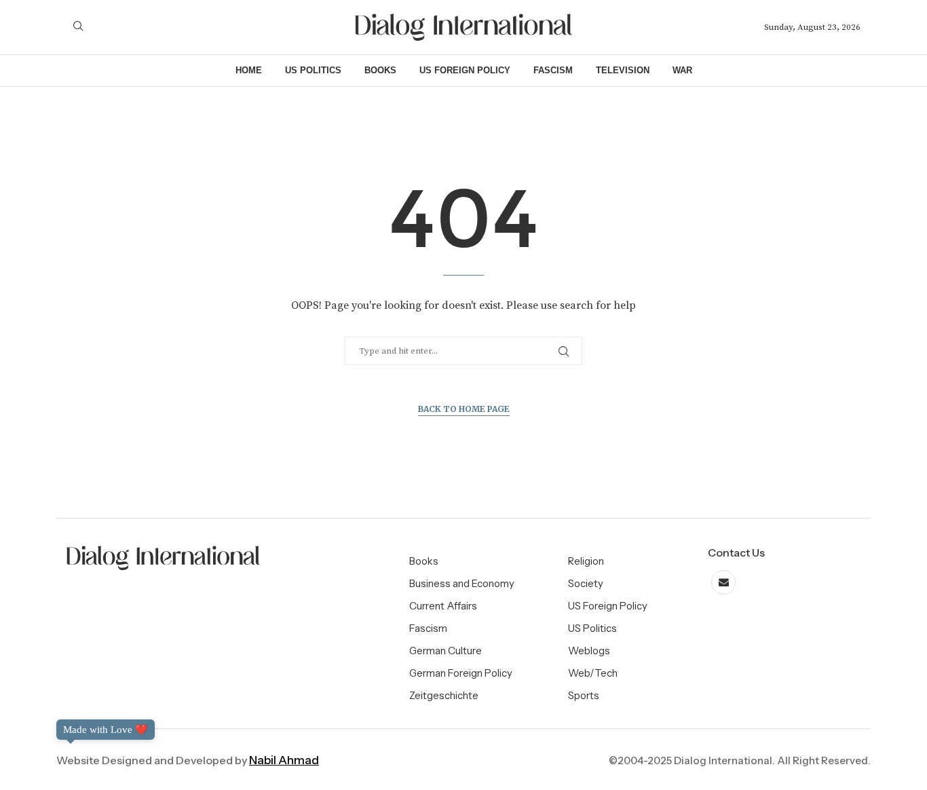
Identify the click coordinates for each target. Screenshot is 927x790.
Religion (586, 561)
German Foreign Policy (460, 673)
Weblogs (589, 650)
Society (585, 583)
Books (380, 70)
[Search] (78, 27)
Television (622, 70)
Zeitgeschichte (443, 695)
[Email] (723, 582)
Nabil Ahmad (284, 760)
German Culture (445, 650)
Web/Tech (593, 673)
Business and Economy (461, 583)
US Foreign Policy (464, 70)
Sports (583, 695)
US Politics (313, 70)
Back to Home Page (464, 409)
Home (248, 70)
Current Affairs (443, 606)
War (682, 70)
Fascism (553, 70)
